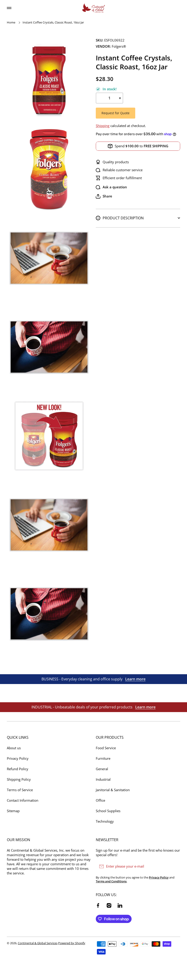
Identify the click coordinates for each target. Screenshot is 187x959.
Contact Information (22, 800)
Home (11, 22)
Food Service (106, 748)
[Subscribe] (174, 866)
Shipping (102, 125)
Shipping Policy (19, 779)
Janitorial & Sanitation (113, 790)
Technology (105, 821)
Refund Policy (17, 769)
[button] (104, 196)
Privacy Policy (18, 758)
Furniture (103, 758)
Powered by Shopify (71, 943)
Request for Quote (115, 113)
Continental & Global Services (37, 943)
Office (100, 800)
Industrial (103, 779)
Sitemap (13, 811)
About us (14, 748)
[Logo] (93, 8)
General (102, 769)
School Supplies (108, 811)
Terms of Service (20, 790)
